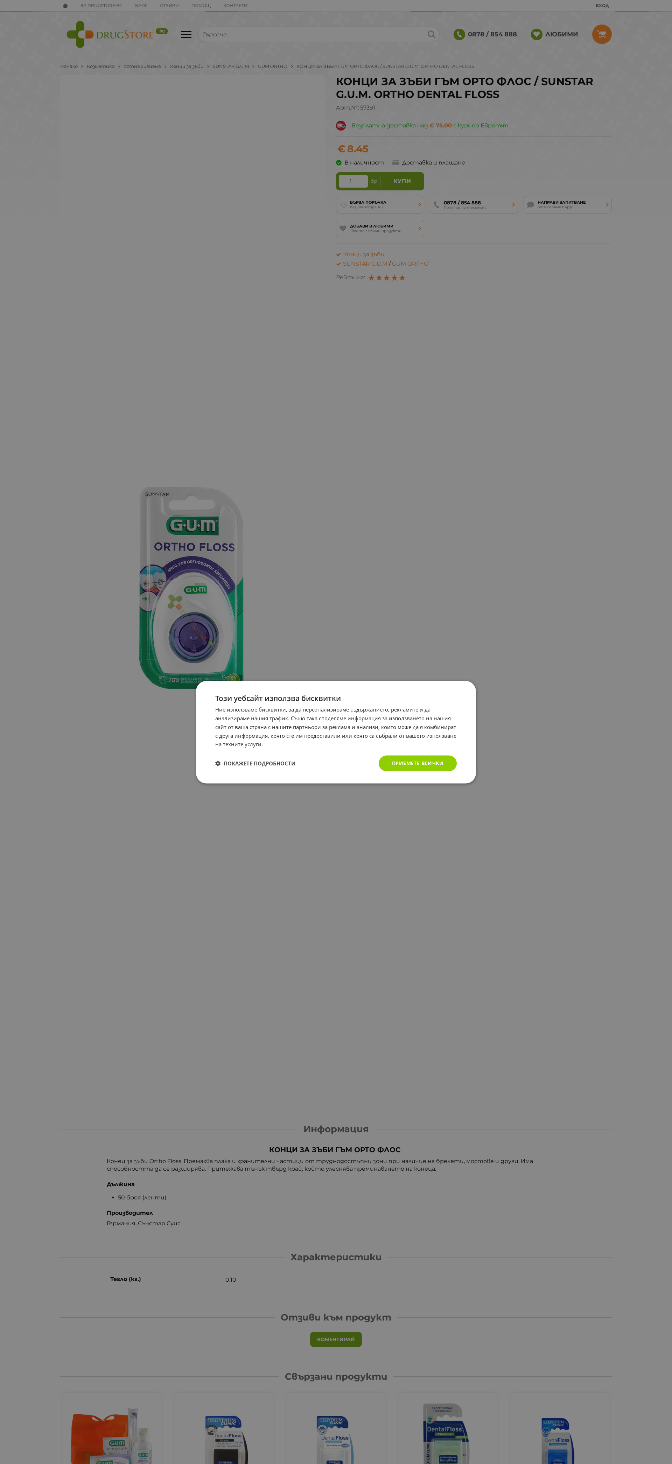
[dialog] (336, 732)
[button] (255, 763)
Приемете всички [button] (417, 762)
